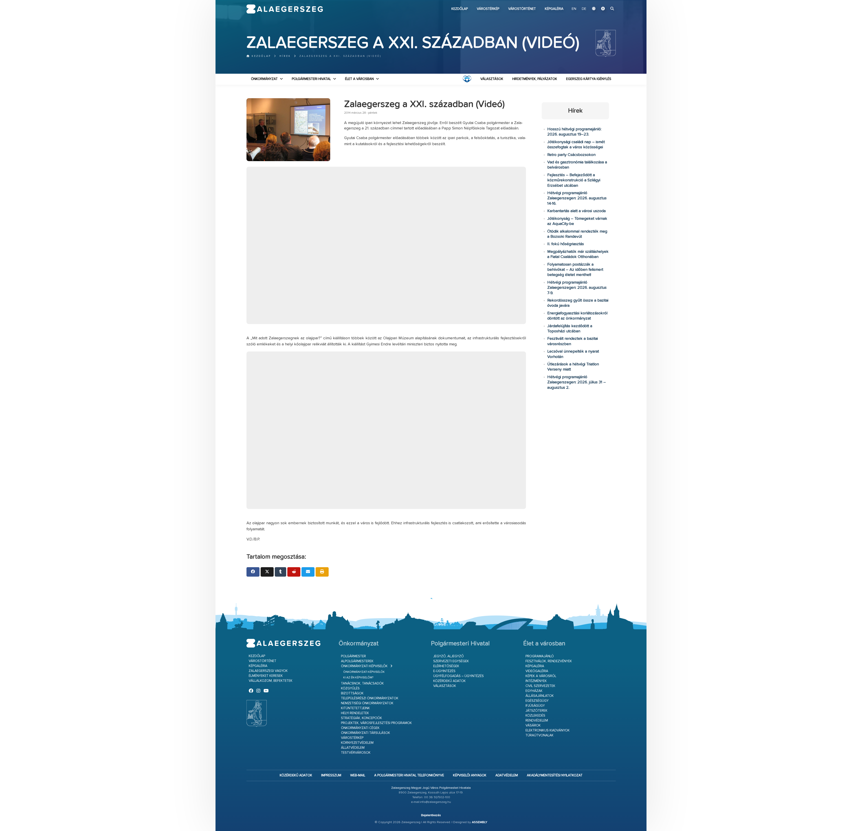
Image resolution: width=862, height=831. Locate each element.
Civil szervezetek (540, 686)
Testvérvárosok (356, 752)
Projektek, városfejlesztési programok (376, 723)
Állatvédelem (353, 747)
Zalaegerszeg (284, 9)
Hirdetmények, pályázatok (534, 79)
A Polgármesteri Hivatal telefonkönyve (409, 775)
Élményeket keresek (266, 676)
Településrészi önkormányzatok (369, 698)
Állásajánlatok (540, 696)
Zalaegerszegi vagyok (268, 671)
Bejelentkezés (431, 815)
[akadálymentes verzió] (603, 9)
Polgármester (353, 656)
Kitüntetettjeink (355, 708)
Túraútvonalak (540, 735)
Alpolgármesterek (357, 661)
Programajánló (540, 656)
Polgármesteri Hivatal (311, 79)
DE (584, 9)
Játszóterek (537, 710)
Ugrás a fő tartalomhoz (604, 2)
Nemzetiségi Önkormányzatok (367, 703)
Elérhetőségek (446, 666)
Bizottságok (352, 693)
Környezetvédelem (357, 742)
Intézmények (536, 681)
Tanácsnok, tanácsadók (362, 683)
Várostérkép (488, 9)
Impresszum (331, 775)
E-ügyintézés (444, 671)
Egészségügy (537, 700)
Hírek (285, 56)
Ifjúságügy (535, 705)
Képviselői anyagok (469, 775)
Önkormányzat (264, 79)
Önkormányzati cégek (360, 728)
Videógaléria (537, 671)
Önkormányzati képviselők (364, 666)
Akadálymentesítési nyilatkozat (555, 775)
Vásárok (533, 725)
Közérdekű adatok (449, 681)
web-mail (357, 775)
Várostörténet (522, 9)
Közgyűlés (350, 688)
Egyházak (534, 691)
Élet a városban (359, 79)
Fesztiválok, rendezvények (549, 661)
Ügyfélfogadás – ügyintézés (458, 676)
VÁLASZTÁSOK (491, 79)
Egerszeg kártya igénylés (588, 79)
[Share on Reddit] (293, 572)
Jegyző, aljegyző (448, 656)
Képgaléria (554, 9)
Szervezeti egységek (451, 661)
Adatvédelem (506, 775)
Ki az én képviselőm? (358, 677)
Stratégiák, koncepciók (361, 718)
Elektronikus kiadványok (548, 730)
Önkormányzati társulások (365, 733)
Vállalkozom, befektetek (270, 680)
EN (574, 9)
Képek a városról (541, 676)
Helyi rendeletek (355, 713)
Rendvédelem (537, 720)
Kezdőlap (459, 9)
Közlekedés (535, 715)
